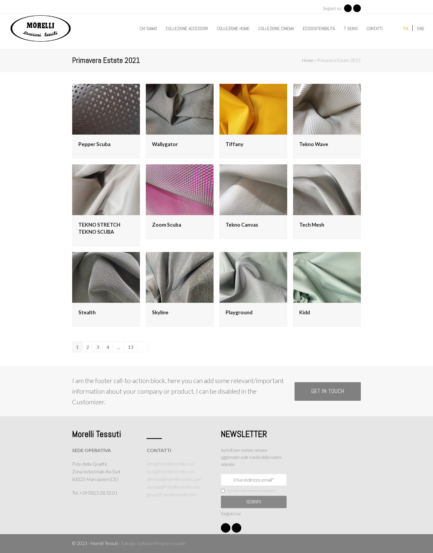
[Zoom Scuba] (180, 189)
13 (132, 348)
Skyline (160, 312)
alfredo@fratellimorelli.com (174, 479)
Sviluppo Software (138, 543)
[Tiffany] (253, 108)
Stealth (87, 312)
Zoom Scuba (166, 225)
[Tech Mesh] (327, 189)
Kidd (304, 312)
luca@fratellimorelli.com (171, 471)
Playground (239, 312)
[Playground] (253, 276)
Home (307, 60)
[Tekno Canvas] (253, 189)
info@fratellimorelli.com (170, 464)
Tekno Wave (313, 144)
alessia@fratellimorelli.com (173, 487)
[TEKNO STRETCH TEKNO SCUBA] (106, 189)
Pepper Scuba (94, 144)
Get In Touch (327, 391)
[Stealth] (106, 276)
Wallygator (165, 144)
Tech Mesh (311, 225)
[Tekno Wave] (327, 108)
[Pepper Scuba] (106, 108)
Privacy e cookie (170, 543)
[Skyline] (180, 276)
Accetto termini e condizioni (251, 490)
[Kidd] (327, 276)
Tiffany (234, 144)
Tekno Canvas (242, 225)
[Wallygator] (180, 108)
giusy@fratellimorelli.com (171, 494)
